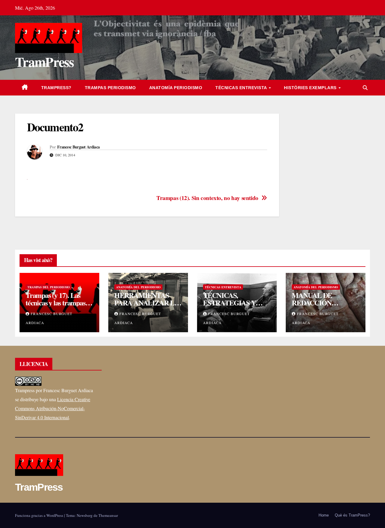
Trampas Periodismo (110, 87)
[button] (365, 87)
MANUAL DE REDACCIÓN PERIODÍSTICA (316, 302)
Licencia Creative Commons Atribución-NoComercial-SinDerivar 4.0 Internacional (52, 408)
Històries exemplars (311, 87)
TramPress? (56, 87)
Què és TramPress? (352, 515)
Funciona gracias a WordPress (39, 515)
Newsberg (85, 515)
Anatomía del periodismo (138, 287)
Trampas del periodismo (48, 287)
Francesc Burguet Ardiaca (78, 147)
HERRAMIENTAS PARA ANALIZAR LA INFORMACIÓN (146, 302)
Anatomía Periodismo (175, 87)
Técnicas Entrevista (241, 87)
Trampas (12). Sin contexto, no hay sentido (207, 198)
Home (324, 515)
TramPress (44, 61)
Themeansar (108, 515)
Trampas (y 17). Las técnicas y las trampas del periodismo (55, 302)
